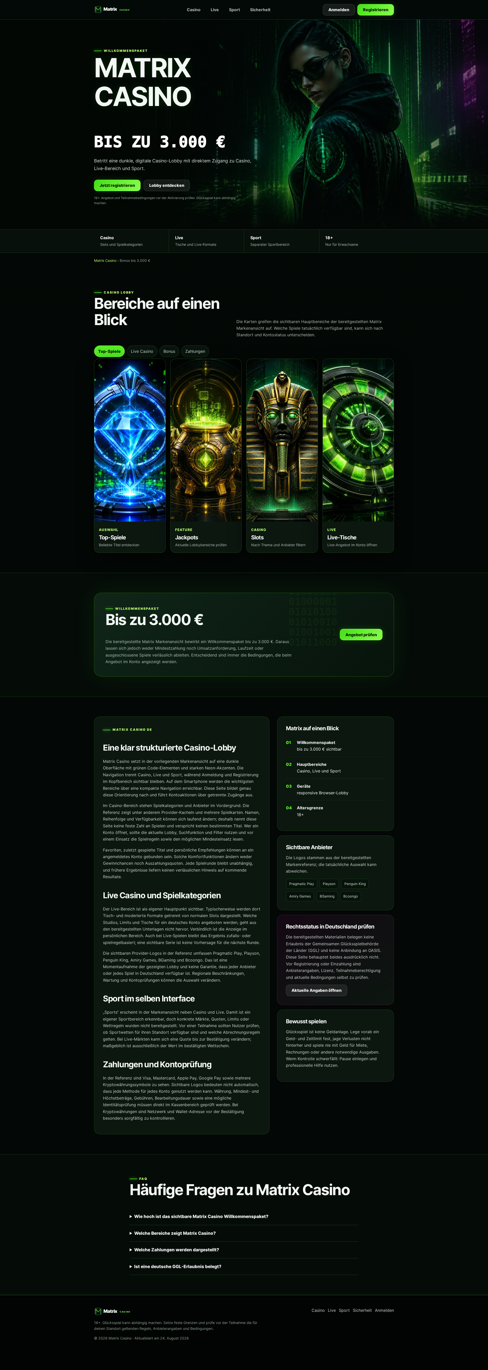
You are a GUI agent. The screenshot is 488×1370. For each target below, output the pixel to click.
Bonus (169, 351)
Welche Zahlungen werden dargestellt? (176, 1249)
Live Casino (142, 351)
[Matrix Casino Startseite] (114, 9)
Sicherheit (260, 9)
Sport (234, 9)
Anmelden (338, 9)
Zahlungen (195, 351)
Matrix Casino (105, 260)
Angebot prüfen (361, 634)
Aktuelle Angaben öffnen (317, 990)
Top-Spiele (109, 351)
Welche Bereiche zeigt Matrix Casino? (175, 1233)
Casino (194, 9)
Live (215, 9)
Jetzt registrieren (117, 185)
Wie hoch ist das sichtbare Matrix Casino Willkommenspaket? (201, 1216)
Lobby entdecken (166, 185)
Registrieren (375, 9)
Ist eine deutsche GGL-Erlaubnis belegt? (177, 1266)
